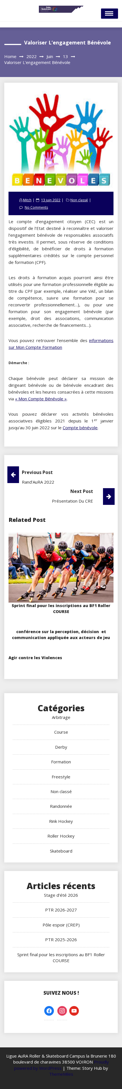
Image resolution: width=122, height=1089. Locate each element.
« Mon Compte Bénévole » (41, 399)
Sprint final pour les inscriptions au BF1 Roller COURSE (61, 957)
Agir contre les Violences (35, 657)
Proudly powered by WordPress (61, 1065)
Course (61, 732)
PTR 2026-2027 (61, 910)
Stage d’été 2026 (61, 895)
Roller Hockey (61, 836)
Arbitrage (61, 717)
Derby (61, 747)
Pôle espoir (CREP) (61, 925)
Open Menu (109, 13)
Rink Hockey (61, 821)
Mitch (27, 200)
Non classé (79, 200)
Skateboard (61, 851)
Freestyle (61, 777)
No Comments (36, 207)
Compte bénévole (80, 427)
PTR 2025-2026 (61, 939)
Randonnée (61, 806)
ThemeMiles (61, 1074)
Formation (61, 762)
